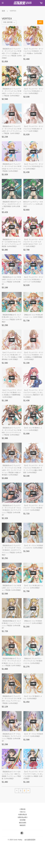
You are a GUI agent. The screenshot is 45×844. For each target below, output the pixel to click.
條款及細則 (22, 823)
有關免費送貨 (22, 815)
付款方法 (22, 812)
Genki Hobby (17, 840)
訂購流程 (22, 809)
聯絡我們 (22, 825)
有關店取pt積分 (22, 817)
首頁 (3, 11)
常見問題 (22, 820)
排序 (40, 22)
